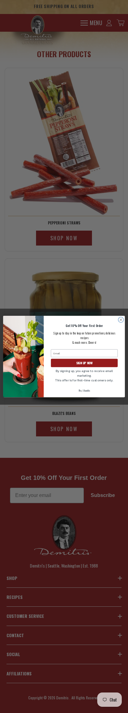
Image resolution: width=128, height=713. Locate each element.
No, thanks (84, 390)
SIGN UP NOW (84, 363)
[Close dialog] (121, 320)
